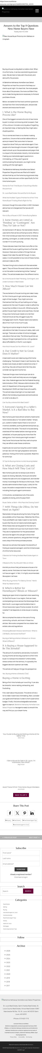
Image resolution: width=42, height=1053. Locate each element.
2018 (8, 982)
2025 (8, 955)
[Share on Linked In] (32, 813)
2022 (8, 966)
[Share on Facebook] (10, 813)
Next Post (33, 837)
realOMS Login (21, 1050)
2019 (8, 978)
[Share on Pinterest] (24, 813)
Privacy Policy (13, 1037)
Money (5, 921)
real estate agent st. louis (21, 825)
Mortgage (6, 926)
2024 (8, 958)
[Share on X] (17, 813)
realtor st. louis (7, 923)
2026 (8, 951)
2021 (8, 970)
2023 (8, 962)
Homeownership (7, 915)
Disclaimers (36, 1048)
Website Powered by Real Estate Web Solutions (21, 1044)
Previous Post (10, 837)
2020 (8, 974)
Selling (5, 907)
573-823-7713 (24, 1018)
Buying (8, 820)
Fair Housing (29, 1037)
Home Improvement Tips (10, 929)
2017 (8, 985)
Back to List (20, 795)
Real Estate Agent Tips (30, 820)
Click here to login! (21, 877)
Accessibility (22, 1037)
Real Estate (17, 820)
